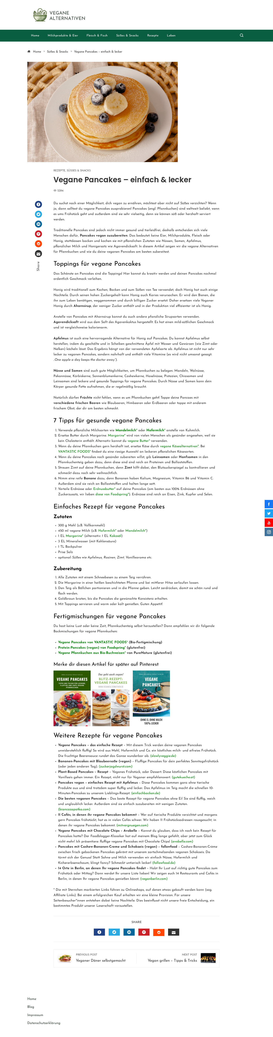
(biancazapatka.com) (74, 809)
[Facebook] (38, 204)
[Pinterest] (38, 233)
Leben (171, 35)
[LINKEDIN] (129, 932)
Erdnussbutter (103, 489)
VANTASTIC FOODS (74, 452)
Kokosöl (115, 536)
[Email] (38, 253)
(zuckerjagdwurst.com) (115, 766)
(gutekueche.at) (183, 777)
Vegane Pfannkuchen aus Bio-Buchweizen (91, 653)
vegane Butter (138, 441)
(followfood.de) (163, 863)
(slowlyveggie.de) (163, 756)
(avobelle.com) (182, 841)
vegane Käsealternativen (179, 446)
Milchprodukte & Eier (63, 35)
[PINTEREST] (144, 932)
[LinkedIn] (38, 224)
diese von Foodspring (111, 494)
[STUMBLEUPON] (158, 932)
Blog (30, 1007)
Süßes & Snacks (127, 35)
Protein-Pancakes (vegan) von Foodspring (91, 648)
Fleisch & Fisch (97, 35)
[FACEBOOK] (99, 932)
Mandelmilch (135, 531)
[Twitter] (38, 214)
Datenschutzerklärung (43, 1023)
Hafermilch (106, 531)
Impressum (35, 1015)
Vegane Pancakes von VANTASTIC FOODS (92, 642)
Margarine (116, 435)
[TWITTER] (114, 932)
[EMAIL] (173, 932)
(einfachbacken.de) (145, 793)
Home (35, 35)
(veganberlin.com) (154, 879)
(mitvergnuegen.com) (132, 825)
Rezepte (153, 35)
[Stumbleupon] (38, 243)
